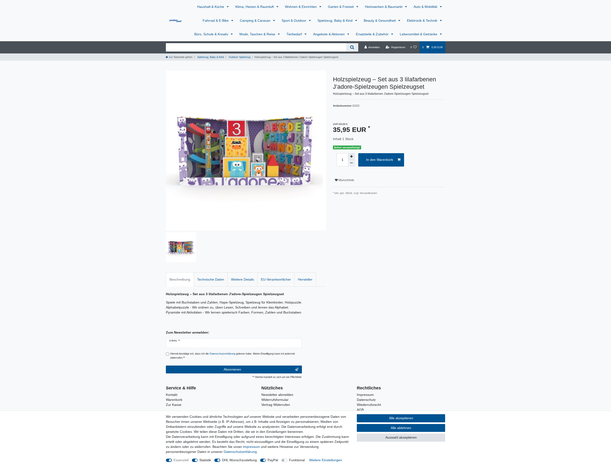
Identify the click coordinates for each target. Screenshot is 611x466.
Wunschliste (346, 180)
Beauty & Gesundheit (380, 20)
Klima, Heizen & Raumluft (255, 7)
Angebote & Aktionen (329, 34)
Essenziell (181, 460)
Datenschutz (366, 400)
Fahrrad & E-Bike (216, 20)
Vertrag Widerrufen (275, 405)
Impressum (365, 395)
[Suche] (352, 47)
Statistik (205, 460)
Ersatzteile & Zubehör (373, 34)
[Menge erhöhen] (351, 156)
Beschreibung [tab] (179, 279)
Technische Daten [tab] (210, 279)
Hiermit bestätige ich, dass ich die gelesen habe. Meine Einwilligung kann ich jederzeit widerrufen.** (232, 355)
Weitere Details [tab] (242, 279)
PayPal (273, 460)
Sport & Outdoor (294, 20)
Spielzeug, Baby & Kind (335, 20)
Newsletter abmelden (277, 395)
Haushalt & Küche (211, 7)
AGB (360, 410)
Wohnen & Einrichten (301, 7)
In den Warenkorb (379, 160)
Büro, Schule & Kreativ (211, 34)
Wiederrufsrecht (369, 405)
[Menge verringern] (351, 163)
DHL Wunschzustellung (239, 460)
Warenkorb (174, 400)
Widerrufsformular (275, 400)
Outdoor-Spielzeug (239, 57)
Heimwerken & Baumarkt (384, 7)
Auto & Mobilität (426, 7)
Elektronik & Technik (422, 20)
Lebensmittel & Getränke (419, 34)
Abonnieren (232, 369)
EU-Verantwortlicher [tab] (276, 279)
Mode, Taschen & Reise (257, 34)
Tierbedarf (294, 34)
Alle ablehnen (401, 428)
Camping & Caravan (255, 20)
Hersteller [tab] (305, 279)
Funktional (297, 460)
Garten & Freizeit (341, 7)
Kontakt (171, 395)
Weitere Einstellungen (325, 460)
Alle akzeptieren (401, 418)
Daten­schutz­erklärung (240, 452)
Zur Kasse (173, 405)
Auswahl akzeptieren (401, 437)
